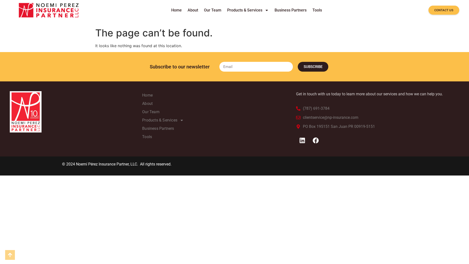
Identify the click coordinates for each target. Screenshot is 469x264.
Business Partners (291, 10)
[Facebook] (315, 140)
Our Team (212, 10)
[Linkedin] (302, 140)
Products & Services (244, 10)
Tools (317, 10)
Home (176, 10)
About (193, 10)
